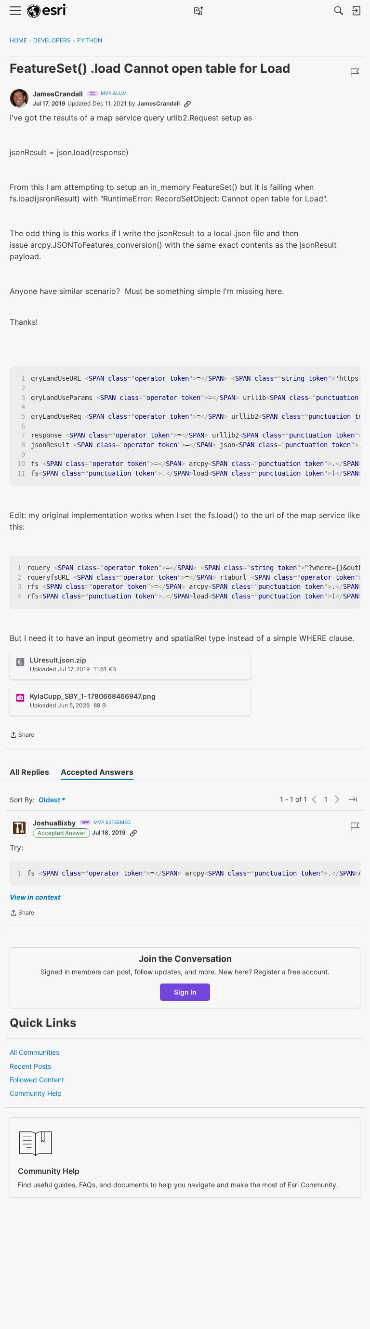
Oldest (50, 800)
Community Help (36, 1093)
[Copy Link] (187, 103)
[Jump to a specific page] (352, 799)
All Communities (34, 1052)
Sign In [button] (185, 992)
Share (22, 736)
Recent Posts (30, 1066)
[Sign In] (356, 10)
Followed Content (37, 1080)
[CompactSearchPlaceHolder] (338, 10)
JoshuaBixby (54, 823)
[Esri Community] (47, 11)
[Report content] (354, 72)
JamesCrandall (58, 94)
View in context (35, 897)
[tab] (29, 772)
